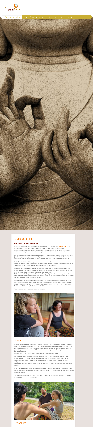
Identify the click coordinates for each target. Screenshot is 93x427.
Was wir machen (13, 17)
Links (69, 17)
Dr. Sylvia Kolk (62, 246)
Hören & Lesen (55, 17)
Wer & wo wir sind (34, 17)
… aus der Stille (23, 238)
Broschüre (20, 423)
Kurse (17, 340)
